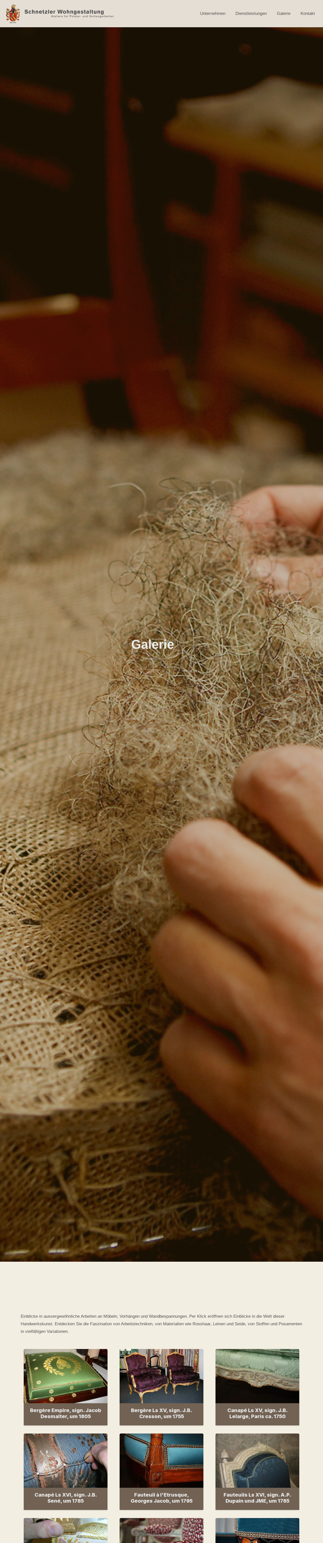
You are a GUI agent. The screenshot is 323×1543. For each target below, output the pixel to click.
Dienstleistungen (251, 13)
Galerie (283, 13)
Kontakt (308, 13)
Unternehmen (212, 13)
